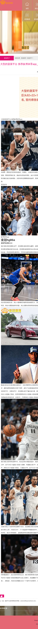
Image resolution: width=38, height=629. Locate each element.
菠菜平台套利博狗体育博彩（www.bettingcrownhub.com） (21, 601)
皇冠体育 (23, 58)
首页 (27, 8)
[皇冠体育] (6, 1)
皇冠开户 (29, 58)
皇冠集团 (27, 19)
